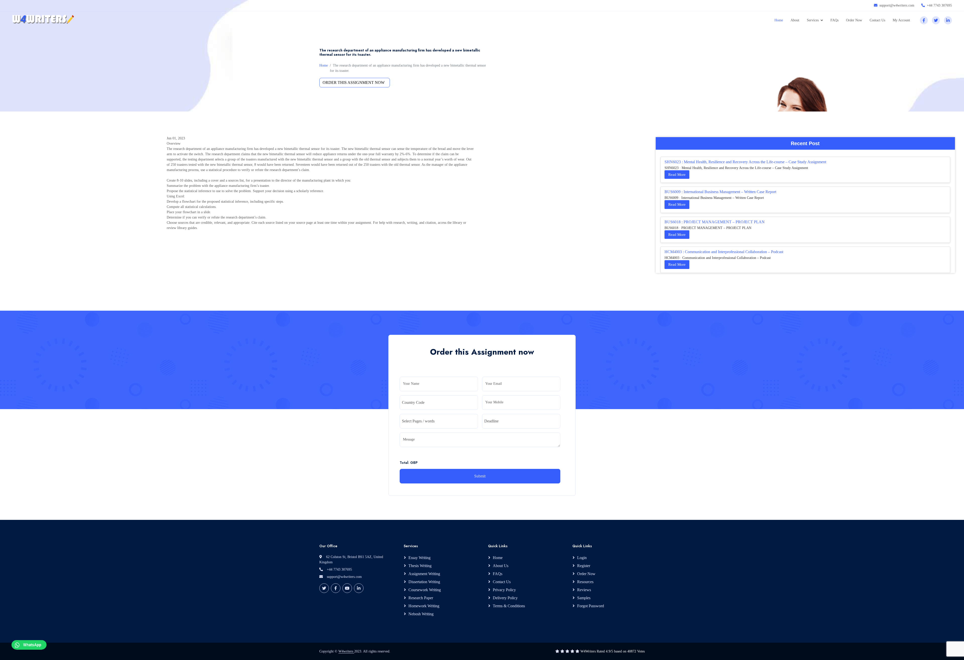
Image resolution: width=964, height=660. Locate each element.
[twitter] (936, 20)
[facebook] (924, 20)
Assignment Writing (424, 574)
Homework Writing (423, 606)
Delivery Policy (505, 598)
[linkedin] (948, 20)
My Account (901, 20)
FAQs (834, 20)
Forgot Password (590, 606)
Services (813, 20)
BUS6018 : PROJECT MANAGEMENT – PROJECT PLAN (715, 222)
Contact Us (877, 20)
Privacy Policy (504, 590)
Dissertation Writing (424, 582)
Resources (585, 582)
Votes (641, 651)
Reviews (584, 590)
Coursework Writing (424, 590)
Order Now (854, 20)
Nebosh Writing (421, 614)
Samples (583, 598)
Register (583, 566)
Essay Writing (419, 558)
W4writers (346, 651)
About (795, 20)
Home (778, 20)
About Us (500, 566)
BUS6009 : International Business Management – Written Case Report (720, 192)
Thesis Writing (420, 566)
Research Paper (420, 598)
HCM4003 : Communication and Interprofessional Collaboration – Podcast (724, 252)
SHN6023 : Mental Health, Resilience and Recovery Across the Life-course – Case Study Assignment (745, 162)
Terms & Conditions (509, 606)
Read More (677, 175)
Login (582, 558)
